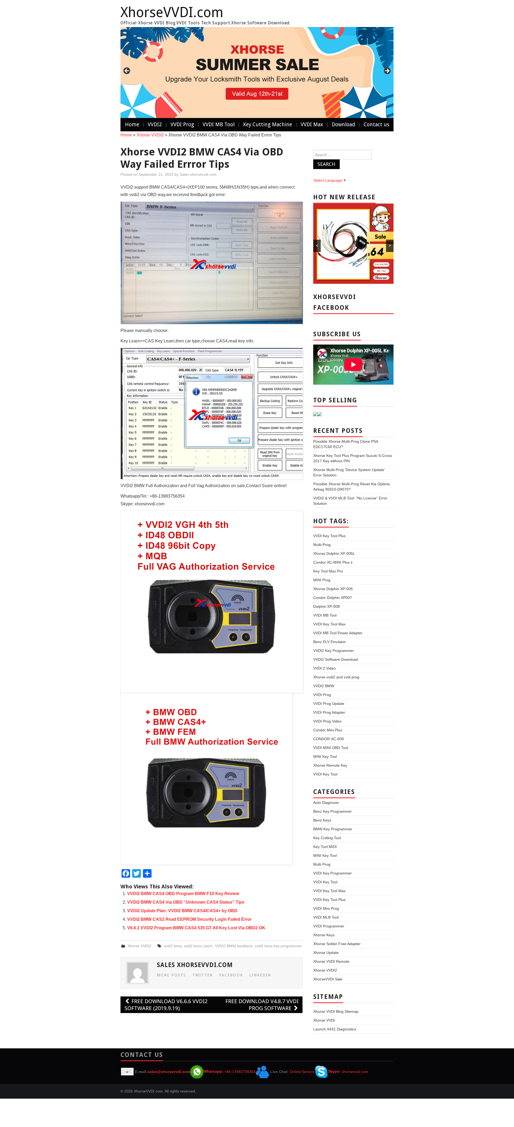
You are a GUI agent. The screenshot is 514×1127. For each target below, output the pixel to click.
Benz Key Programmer (332, 811)
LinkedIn (260, 975)
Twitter (202, 975)
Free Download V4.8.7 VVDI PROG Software (261, 1004)
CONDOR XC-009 (328, 739)
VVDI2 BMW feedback (233, 946)
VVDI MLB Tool (326, 917)
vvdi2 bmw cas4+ (198, 946)
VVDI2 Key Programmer (333, 650)
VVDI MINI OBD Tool (330, 748)
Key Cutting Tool (327, 838)
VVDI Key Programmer (332, 873)
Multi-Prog (322, 545)
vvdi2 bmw (173, 946)
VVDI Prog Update (328, 703)
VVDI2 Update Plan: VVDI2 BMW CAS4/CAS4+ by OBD (182, 910)
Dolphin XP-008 (326, 606)
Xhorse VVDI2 (150, 135)
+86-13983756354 (240, 1071)
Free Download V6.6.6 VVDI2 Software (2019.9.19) (165, 1004)
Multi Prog (321, 864)
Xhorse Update (326, 952)
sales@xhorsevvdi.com (169, 1071)
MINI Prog (321, 580)
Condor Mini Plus (327, 730)
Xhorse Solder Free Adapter (337, 944)
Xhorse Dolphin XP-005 (333, 589)
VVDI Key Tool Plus (329, 536)
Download (343, 124)
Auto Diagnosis (326, 802)
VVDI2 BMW (323, 686)
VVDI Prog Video (327, 721)
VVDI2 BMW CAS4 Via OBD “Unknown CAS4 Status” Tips (185, 902)
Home (132, 124)
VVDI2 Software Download (335, 659)
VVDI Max (312, 124)
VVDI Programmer (328, 926)
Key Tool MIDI (325, 847)
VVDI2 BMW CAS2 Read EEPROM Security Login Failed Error (189, 919)
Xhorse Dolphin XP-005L (334, 553)
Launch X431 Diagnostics (334, 1029)
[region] (257, 72)
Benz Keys (322, 820)
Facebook (231, 975)
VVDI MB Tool (219, 124)
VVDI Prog (182, 124)
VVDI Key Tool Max (329, 624)
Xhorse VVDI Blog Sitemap (335, 1011)
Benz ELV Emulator (329, 642)
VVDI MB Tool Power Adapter (337, 633)
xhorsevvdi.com (355, 1071)
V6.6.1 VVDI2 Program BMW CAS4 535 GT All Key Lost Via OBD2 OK (196, 928)
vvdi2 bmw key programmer (278, 946)
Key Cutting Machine (267, 124)
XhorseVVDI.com (171, 12)
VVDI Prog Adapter (329, 712)
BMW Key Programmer (332, 829)
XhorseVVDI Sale (327, 979)
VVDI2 (155, 124)
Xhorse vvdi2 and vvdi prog (336, 677)
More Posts (171, 975)
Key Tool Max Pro (328, 571)
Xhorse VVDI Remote (331, 961)
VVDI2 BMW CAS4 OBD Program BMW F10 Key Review (183, 893)
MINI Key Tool (325, 756)
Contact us (376, 124)
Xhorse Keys (324, 935)
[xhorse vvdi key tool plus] (257, 72)
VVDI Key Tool (325, 774)
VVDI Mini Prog (326, 908)
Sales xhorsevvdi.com (198, 174)
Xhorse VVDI (324, 1020)
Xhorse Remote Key (330, 765)
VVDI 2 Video (324, 668)
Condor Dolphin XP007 (332, 597)
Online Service (302, 1071)
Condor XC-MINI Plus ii (332, 562)
